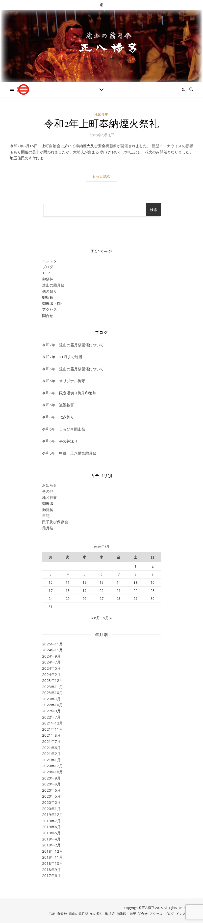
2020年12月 (52, 765)
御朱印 (47, 503)
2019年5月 (51, 832)
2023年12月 (52, 680)
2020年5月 (51, 796)
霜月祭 (47, 527)
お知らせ (49, 485)
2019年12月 (52, 814)
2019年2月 (51, 844)
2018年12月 (52, 851)
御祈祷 (47, 297)
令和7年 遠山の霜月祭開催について (73, 344)
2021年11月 (52, 729)
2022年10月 (52, 704)
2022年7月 (51, 717)
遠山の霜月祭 (53, 285)
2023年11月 (52, 686)
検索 (153, 209)
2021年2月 (51, 753)
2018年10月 (52, 863)
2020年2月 (51, 802)
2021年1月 (51, 759)
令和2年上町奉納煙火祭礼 (101, 123)
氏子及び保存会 (55, 521)
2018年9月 (51, 869)
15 (135, 582)
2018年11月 (52, 857)
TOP (46, 272)
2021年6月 (51, 747)
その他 (47, 491)
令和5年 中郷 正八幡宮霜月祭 (69, 453)
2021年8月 (51, 735)
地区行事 (101, 114)
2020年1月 (51, 808)
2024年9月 (51, 656)
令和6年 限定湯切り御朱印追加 (69, 392)
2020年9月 (51, 778)
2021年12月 (52, 723)
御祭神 (47, 278)
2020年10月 (52, 771)
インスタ (49, 260)
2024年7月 (51, 662)
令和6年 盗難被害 (58, 404)
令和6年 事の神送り (60, 440)
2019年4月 (51, 838)
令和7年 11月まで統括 (62, 356)
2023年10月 (52, 692)
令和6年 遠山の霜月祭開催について (73, 368)
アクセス (49, 309)
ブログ (47, 266)
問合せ (47, 315)
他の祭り (49, 291)
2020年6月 (51, 790)
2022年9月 (51, 710)
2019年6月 (51, 826)
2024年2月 (51, 674)
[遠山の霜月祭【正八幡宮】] (101, 41)
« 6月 (95, 617)
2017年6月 (51, 875)
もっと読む (101, 176)
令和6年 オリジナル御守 (63, 380)
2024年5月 (51, 668)
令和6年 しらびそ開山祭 (63, 429)
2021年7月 (51, 741)
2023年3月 (51, 698)
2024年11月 (52, 649)
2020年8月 (51, 783)
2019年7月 (51, 820)
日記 (46, 515)
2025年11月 (52, 643)
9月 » (107, 617)
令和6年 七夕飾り (58, 416)
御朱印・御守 (53, 303)
